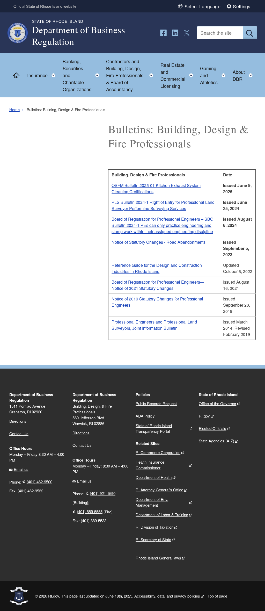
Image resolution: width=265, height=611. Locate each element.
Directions (81, 432)
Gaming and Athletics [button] (214, 75)
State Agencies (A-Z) (216, 440)
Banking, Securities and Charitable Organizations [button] (82, 75)
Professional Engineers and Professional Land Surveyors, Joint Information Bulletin (154, 325)
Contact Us (18, 433)
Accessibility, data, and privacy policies (167, 596)
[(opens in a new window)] (163, 33)
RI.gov (204, 416)
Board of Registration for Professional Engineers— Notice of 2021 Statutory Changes (158, 285)
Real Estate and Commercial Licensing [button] (178, 75)
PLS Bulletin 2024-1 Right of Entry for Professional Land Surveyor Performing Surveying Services (163, 205)
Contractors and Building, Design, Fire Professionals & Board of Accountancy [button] (131, 75)
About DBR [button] (244, 75)
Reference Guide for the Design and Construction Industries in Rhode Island (157, 268)
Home (14, 109)
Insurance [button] (42, 73)
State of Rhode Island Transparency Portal (154, 428)
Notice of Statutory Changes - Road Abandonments (158, 242)
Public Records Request (156, 403)
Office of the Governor (217, 403)
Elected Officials (212, 428)
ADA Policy (145, 416)
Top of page (217, 596)
